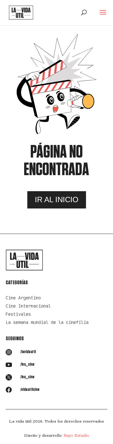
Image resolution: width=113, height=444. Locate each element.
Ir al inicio (56, 199)
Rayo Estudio (76, 435)
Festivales (18, 314)
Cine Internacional (28, 306)
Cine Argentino (23, 298)
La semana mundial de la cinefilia (47, 322)
